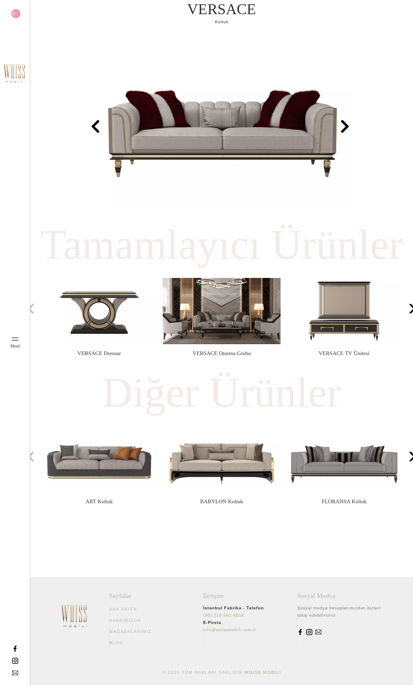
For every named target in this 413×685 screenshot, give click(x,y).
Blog (116, 642)
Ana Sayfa (123, 609)
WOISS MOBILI (262, 672)
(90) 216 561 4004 (223, 615)
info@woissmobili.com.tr (229, 629)
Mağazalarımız (130, 631)
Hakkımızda (125, 620)
